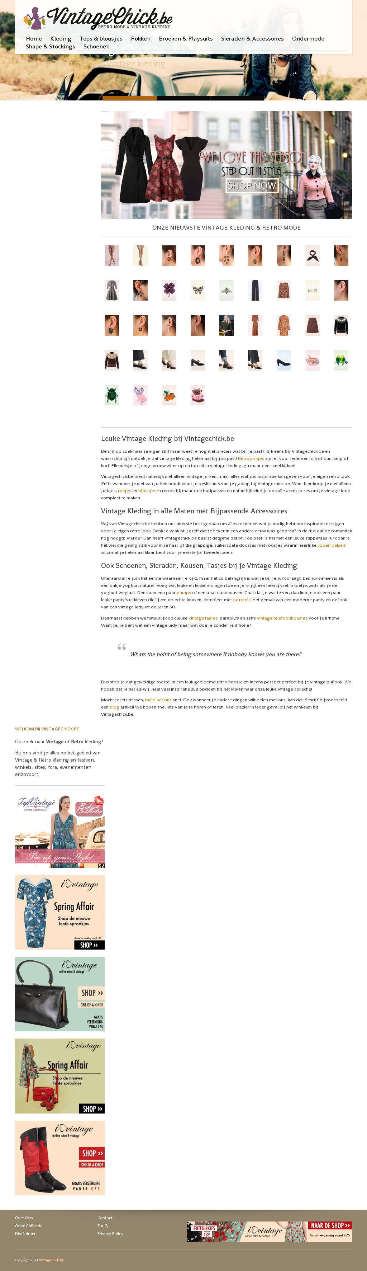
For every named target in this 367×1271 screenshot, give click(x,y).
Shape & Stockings (50, 46)
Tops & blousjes (101, 38)
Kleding (60, 38)
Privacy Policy (110, 1234)
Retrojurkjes (251, 458)
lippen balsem (332, 545)
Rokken (141, 38)
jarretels (242, 600)
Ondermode (308, 38)
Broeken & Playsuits (186, 38)
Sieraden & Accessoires (252, 38)
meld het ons (158, 700)
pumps (184, 592)
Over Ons (24, 1218)
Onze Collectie (28, 1226)
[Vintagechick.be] (99, 15)
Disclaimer (25, 1234)
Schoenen (97, 46)
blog (114, 707)
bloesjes (147, 491)
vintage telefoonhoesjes (282, 618)
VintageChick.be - (183, 98)
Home (34, 38)
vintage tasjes (203, 618)
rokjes (124, 491)
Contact (105, 1218)
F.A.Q (102, 1226)
